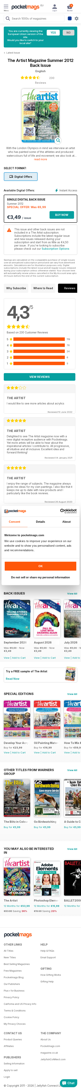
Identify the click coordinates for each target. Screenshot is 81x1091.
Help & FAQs (47, 950)
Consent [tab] (14, 521)
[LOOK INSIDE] (40, 141)
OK (40, 566)
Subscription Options (55, 248)
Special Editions (19, 694)
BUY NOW (61, 214)
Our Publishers (12, 984)
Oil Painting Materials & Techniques (46, 742)
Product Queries (13, 1039)
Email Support (48, 957)
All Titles (8, 950)
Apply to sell (11, 1070)
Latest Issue (13, 52)
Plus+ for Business (14, 990)
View (7, 657)
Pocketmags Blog (14, 977)
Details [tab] (40, 521)
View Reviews (39, 376)
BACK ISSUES (14, 593)
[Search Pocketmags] (7, 19)
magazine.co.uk (49, 1052)
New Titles (10, 957)
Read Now (12, 678)
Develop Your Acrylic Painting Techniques (16, 742)
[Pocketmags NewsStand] (24, 7)
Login (7, 1076)
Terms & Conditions (15, 1010)
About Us (45, 1039)
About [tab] (66, 521)
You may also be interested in (29, 849)
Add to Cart (19, 657)
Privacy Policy (11, 997)
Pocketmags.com (50, 1046)
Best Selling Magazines (17, 964)
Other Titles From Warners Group (29, 770)
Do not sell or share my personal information (40, 577)
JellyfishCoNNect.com (53, 1059)
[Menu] (6, 7)
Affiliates (9, 1046)
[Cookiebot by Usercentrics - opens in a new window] (60, 511)
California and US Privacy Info (20, 1004)
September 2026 (15, 642)
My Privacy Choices (15, 1023)
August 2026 (43, 642)
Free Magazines (13, 970)
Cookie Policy (11, 1017)
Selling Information (14, 1063)
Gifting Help (47, 981)
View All (72, 593)
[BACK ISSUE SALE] (17, 636)
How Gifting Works (50, 974)
